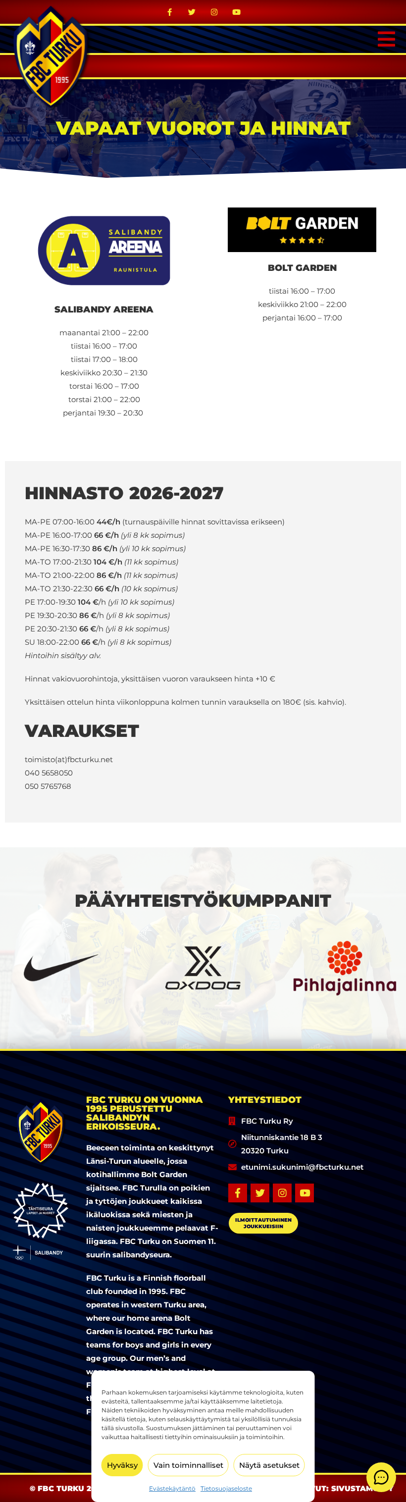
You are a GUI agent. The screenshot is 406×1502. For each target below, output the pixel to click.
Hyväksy (122, 1465)
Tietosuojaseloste (226, 1488)
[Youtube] (236, 11)
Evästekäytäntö (172, 1488)
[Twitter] (192, 11)
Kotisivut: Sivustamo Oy (338, 1488)
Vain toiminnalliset (188, 1465)
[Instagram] (214, 11)
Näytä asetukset (269, 1465)
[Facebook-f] (169, 11)
